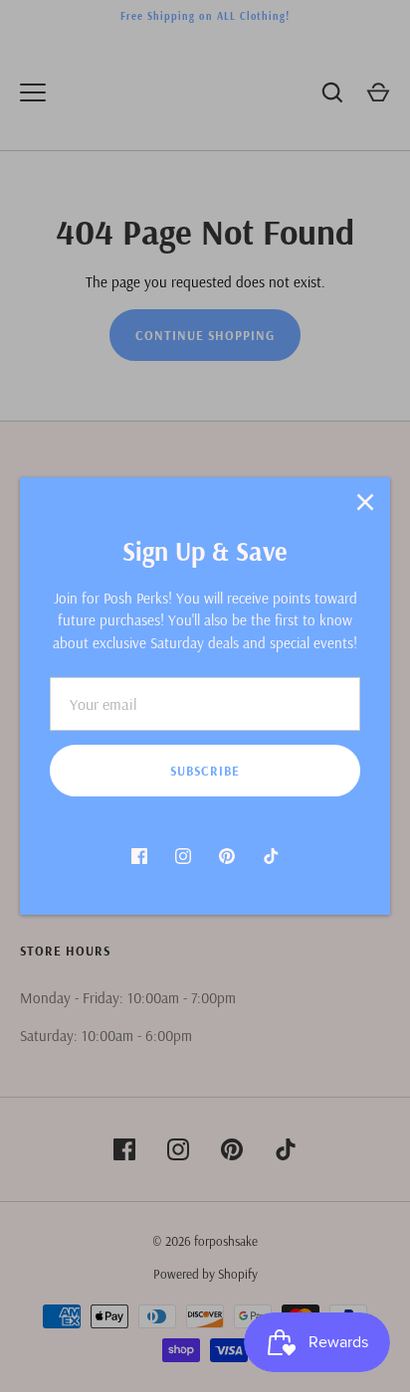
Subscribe (205, 771)
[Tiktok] (271, 856)
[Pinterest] (227, 856)
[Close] (365, 502)
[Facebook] (139, 856)
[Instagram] (183, 856)
